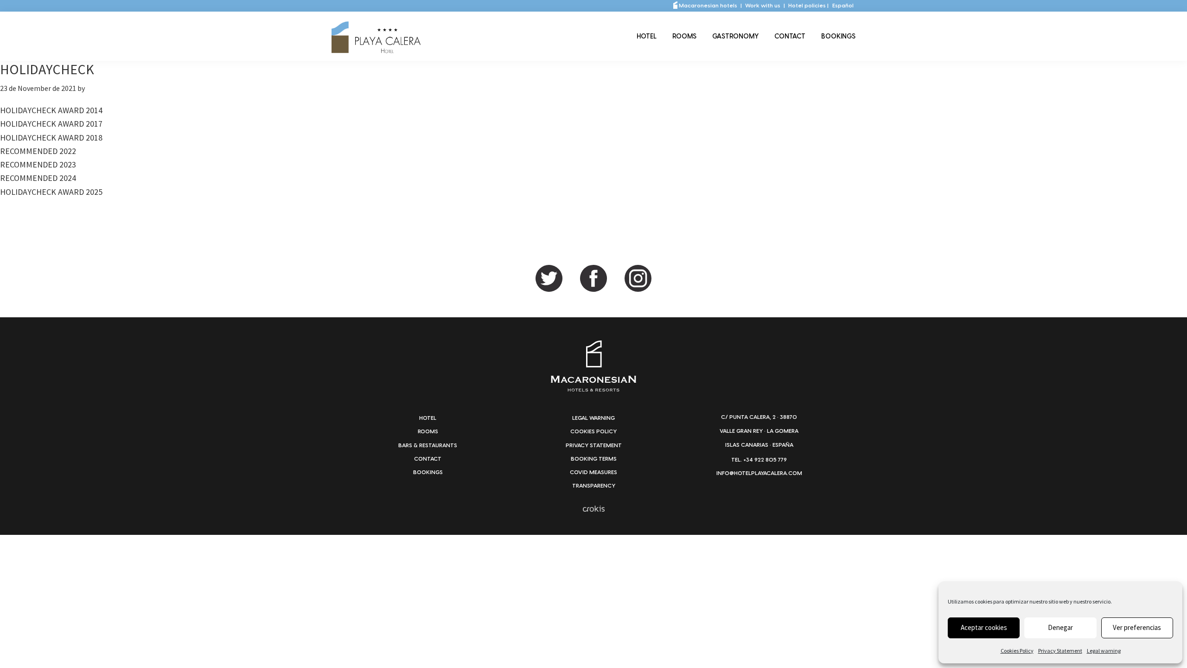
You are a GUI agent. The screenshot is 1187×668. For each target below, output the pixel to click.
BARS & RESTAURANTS (427, 445)
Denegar (1060, 627)
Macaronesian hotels (707, 5)
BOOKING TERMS (594, 459)
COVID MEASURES (593, 472)
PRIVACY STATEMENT (594, 445)
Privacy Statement (1060, 650)
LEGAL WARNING (593, 418)
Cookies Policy (1017, 650)
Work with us (763, 5)
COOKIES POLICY (593, 431)
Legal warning (1104, 650)
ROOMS (428, 431)
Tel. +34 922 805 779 (759, 459)
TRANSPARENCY (593, 485)
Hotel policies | (808, 5)
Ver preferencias (1137, 627)
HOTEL (427, 418)
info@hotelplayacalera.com (759, 473)
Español (843, 5)
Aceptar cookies (984, 627)
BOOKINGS (428, 472)
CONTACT (427, 459)
